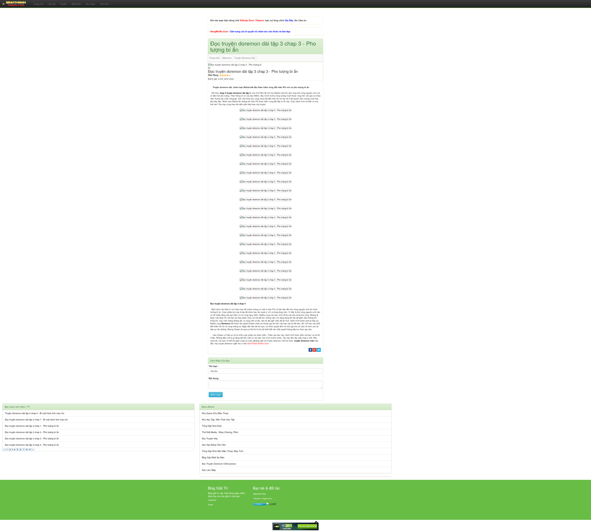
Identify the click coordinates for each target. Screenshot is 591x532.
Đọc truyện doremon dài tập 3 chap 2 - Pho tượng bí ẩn (32, 432)
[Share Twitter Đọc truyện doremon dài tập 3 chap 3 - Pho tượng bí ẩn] (319, 349)
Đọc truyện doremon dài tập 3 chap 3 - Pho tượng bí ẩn (32, 438)
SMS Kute (76, 3)
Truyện (63, 3)
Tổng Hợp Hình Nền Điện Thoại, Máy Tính (222, 451)
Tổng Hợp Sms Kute (212, 425)
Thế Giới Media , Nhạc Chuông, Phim (220, 432)
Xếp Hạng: (213, 74)
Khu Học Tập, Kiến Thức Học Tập (218, 419)
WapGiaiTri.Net (259, 493)
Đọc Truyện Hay (210, 438)
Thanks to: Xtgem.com (262, 498)
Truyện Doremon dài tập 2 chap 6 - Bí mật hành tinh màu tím (34, 413)
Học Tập (90, 3)
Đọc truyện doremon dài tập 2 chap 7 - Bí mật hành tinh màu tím (36, 419)
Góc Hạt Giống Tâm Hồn (214, 444)
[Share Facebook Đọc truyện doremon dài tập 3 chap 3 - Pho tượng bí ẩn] (310, 349)
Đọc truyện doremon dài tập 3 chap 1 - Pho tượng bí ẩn (32, 425)
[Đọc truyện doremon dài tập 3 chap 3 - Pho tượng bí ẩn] (265, 109)
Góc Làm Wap (209, 470)
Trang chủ (38, 3)
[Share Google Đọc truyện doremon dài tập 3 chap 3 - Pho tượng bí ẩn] (315, 349)
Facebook (212, 500)
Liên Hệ (51, 3)
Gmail (210, 504)
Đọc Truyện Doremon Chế (214, 463)
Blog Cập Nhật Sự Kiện (213, 457)
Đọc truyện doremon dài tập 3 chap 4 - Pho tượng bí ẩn (32, 444)
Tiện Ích (104, 3)
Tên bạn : (214, 366)
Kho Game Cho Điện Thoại (215, 413)
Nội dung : (214, 378)
